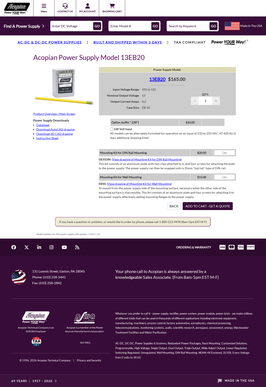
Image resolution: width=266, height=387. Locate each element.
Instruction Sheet (47, 138)
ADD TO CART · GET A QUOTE (207, 206)
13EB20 (157, 79)
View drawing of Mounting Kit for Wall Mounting (139, 183)
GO (97, 26)
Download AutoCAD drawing (55, 129)
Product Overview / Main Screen (54, 114)
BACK (174, 206)
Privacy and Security (89, 360)
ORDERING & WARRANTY (193, 247)
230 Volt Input (123, 129)
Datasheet (42, 125)
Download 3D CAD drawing (54, 134)
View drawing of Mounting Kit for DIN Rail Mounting (146, 159)
